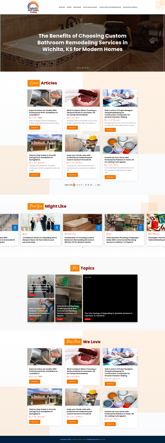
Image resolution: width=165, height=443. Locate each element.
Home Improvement (90, 7)
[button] (82, 247)
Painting (116, 165)
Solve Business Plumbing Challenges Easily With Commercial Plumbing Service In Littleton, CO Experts (82, 42)
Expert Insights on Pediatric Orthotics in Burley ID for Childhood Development (39, 312)
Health (69, 7)
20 (88, 185)
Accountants (117, 120)
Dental (78, 118)
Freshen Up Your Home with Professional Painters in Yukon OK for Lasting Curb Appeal (119, 159)
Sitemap (102, 439)
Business (62, 7)
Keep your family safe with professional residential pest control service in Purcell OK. (79, 157)
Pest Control (79, 162)
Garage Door (41, 162)
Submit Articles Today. (80, 439)
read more (34, 127)
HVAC (40, 118)
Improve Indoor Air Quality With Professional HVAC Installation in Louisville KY (43, 112)
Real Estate (77, 7)
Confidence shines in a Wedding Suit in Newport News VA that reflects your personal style (40, 288)
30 (91, 185)
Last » (98, 185)
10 (86, 185)
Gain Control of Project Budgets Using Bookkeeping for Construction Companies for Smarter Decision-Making (119, 113)
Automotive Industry (130, 7)
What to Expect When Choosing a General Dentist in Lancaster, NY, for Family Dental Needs (81, 112)
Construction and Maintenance (110, 7)
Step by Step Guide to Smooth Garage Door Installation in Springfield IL (42, 157)
